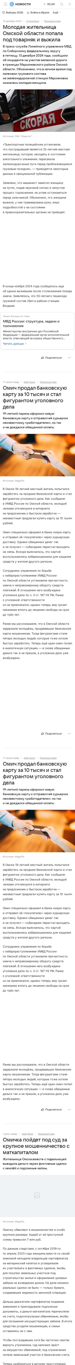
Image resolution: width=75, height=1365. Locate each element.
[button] (37, 111)
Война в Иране (40, 12)
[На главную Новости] (22, 4)
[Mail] (12, 4)
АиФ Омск (29, 382)
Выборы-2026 (14, 12)
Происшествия (52, 21)
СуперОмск (32, 21)
